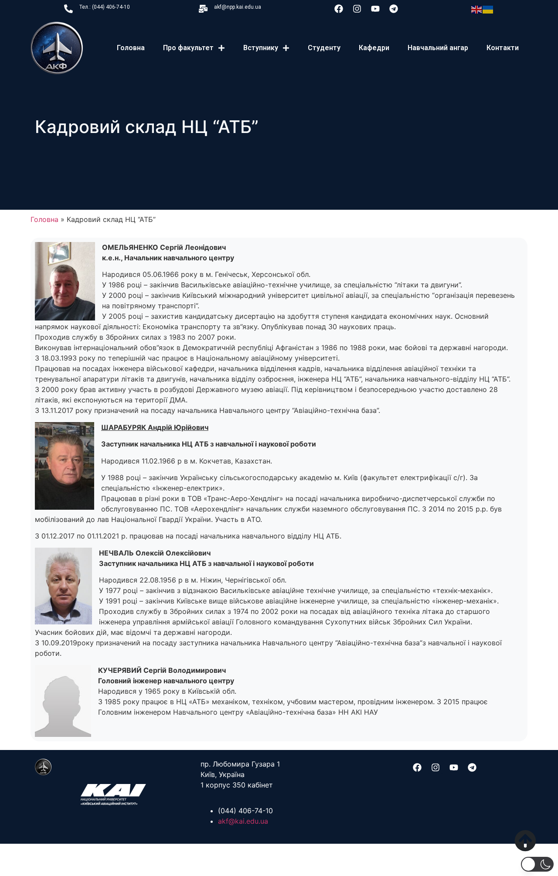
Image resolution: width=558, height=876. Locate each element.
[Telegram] (393, 8)
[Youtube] (375, 8)
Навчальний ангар (438, 48)
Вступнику (260, 48)
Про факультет (188, 48)
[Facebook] (338, 8)
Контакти (503, 48)
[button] (537, 864)
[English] (477, 8)
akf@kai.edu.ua (243, 821)
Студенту (324, 48)
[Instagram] (357, 8)
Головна (131, 48)
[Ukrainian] (488, 8)
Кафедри (374, 48)
